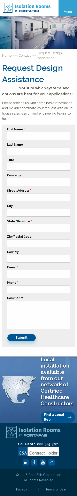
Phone (11, 282)
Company (14, 175)
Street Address (18, 190)
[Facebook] (34, 462)
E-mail (12, 267)
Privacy (21, 489)
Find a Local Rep (54, 417)
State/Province (18, 221)
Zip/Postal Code (19, 236)
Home (6, 55)
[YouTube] (43, 462)
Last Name (15, 144)
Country (13, 252)
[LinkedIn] (26, 462)
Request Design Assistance (50, 55)
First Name (15, 129)
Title (10, 160)
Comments (15, 298)
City (10, 206)
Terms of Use (55, 489)
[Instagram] (51, 462)
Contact (24, 55)
